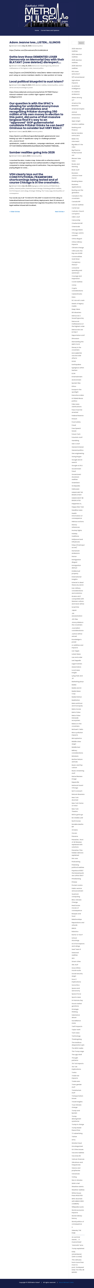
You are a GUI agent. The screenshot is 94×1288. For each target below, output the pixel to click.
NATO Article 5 (77, 791)
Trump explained (78, 1248)
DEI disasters (76, 312)
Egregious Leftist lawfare (40, 186)
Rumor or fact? (77, 935)
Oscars (74, 833)
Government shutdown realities (76, 476)
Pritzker (74, 882)
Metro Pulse (76, 712)
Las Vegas (75, 651)
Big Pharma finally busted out (77, 152)
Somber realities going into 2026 (32, 152)
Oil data (75, 830)
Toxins (74, 1072)
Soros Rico (76, 985)
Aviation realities (78, 124)
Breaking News (77, 181)
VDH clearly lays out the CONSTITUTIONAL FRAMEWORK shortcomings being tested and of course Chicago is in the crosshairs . (34, 178)
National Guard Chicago (34, 188)
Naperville (75, 782)
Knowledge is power (26, 88)
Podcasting (76, 862)
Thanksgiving (77, 1039)
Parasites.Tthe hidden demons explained (77, 852)
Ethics (74, 386)
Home (37, 30)
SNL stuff (75, 965)
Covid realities (77, 282)
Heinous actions (78, 521)
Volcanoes (76, 1174)
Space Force (76, 994)
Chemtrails (76, 227)
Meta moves (76, 709)
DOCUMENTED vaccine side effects (77, 355)
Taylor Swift (76, 1030)
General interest (78, 447)
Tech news (76, 1033)
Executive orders (78, 395)
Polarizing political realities (52, 188)
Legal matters (77, 664)
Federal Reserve (77, 416)
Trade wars (76, 1081)
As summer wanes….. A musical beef (76, 1239)
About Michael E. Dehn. (66, 1282)
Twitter (74, 1137)
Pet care (75, 858)
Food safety (76, 422)
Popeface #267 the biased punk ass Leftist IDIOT (78, 873)
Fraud (74, 425)
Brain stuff (75, 170)
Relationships (77, 919)
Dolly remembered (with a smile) (77, 1254)
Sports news (76, 997)
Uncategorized (77, 1146)
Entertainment (77, 377)
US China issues (77, 1149)
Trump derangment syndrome (76, 1118)
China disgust (77, 239)
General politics (37, 46)
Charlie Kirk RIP (77, 223)
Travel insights (77, 1102)
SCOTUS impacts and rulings (18, 191)
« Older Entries (14, 212)
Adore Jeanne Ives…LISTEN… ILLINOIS (34, 42)
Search (81, 43)
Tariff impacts (77, 1026)
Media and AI (76, 688)
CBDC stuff (76, 217)
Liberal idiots (76, 667)
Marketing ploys (78, 682)
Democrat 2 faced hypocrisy (41, 66)
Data (73, 297)
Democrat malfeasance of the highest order (78, 323)
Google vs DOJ (77, 466)
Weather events (78, 1187)
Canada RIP (76, 202)
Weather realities (78, 1190)
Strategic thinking (35, 191)
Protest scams (77, 885)
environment (76, 380)
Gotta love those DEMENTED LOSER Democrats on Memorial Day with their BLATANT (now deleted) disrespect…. (36, 59)
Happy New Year (78, 507)
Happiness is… (77, 504)
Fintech (74, 419)
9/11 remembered (78, 77)
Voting (74, 1177)
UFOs (73, 1140)
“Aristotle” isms (77, 1245)
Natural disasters (78, 794)
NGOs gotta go (77, 815)
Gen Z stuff (76, 444)
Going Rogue (76, 457)
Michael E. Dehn (77, 729)
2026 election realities (39, 85)
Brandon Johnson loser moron (77, 175)
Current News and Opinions (50, 30)
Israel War (75, 607)
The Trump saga (47, 191)
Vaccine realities (78, 1153)
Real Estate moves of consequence (77, 907)
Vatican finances (78, 1159)
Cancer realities (78, 205)
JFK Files (75, 619)
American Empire (78, 109)
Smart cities (76, 961)
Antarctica (76, 118)
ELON (73, 373)
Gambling (75, 440)
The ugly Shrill (77, 1055)
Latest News (76, 654)
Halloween (75, 489)
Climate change (78, 248)
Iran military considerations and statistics (77, 590)
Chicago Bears (77, 230)
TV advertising (77, 1133)
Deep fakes (76, 309)
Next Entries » (60, 212)
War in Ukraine (77, 1180)
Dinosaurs (75, 338)
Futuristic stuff (77, 437)
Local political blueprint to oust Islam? (36, 81)
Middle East (76, 747)
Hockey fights (77, 530)
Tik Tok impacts (78, 1063)
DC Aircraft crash (78, 300)
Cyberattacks (77, 294)
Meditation (76, 700)
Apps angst (76, 121)
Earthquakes (76, 364)
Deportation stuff (78, 335)
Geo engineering (78, 453)
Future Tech (76, 434)
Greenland (75, 483)
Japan (74, 610)
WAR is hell (76, 1183)
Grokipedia (76, 486)
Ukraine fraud (77, 1143)
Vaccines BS (76, 1156)
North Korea (76, 821)
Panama (75, 836)
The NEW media (77, 1048)
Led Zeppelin (76, 660)
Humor (74, 556)
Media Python (77, 697)
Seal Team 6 (76, 949)
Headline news (77, 510)
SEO (73, 958)
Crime (74, 285)
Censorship (76, 220)
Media (74, 685)
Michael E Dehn (16, 46)
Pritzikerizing (76, 879)
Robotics (75, 931)
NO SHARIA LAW (77, 818)
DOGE (74, 361)
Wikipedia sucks (78, 1207)
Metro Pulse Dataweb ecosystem (76, 717)
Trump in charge (78, 1124)
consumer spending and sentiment (77, 270)
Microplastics (77, 738)
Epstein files (76, 383)
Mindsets (75, 756)
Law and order (77, 657)
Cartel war (75, 208)
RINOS (74, 928)
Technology (76, 1036)
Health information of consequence (77, 515)
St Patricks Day (77, 1000)
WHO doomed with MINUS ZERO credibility (78, 1201)
